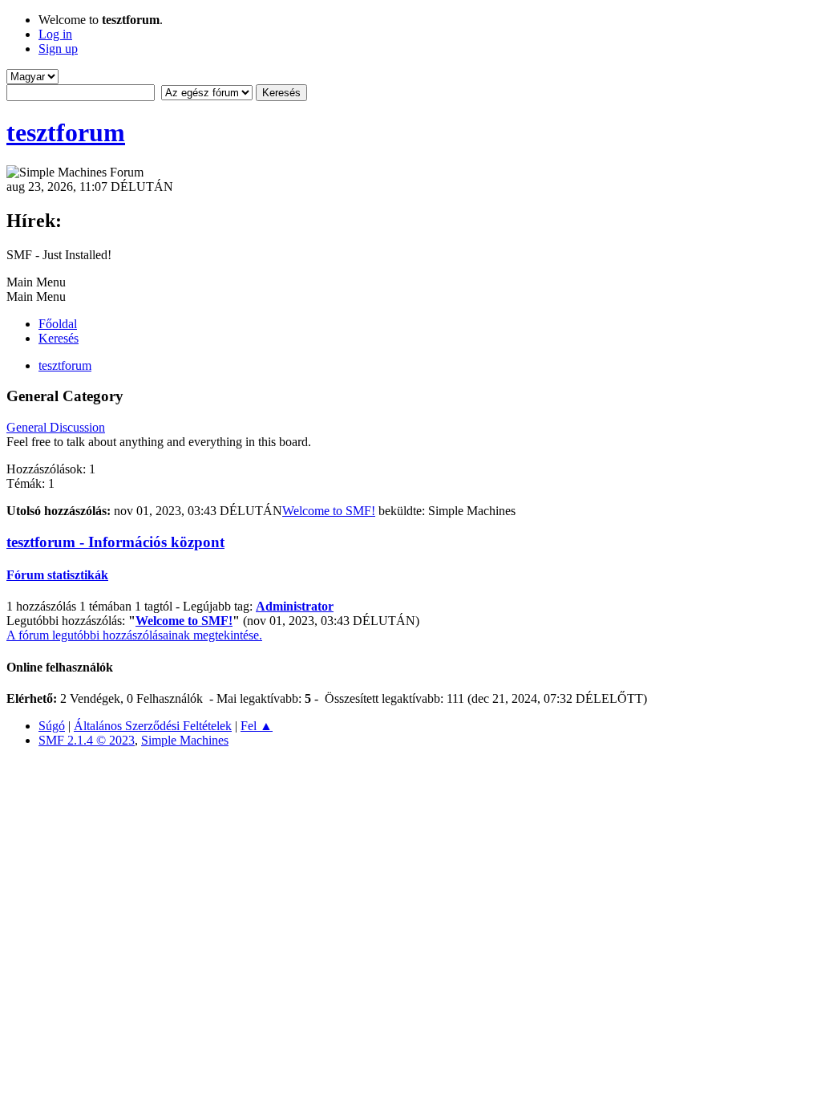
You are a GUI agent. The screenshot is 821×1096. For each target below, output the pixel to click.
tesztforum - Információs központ (115, 542)
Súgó (51, 726)
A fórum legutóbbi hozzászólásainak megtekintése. (134, 635)
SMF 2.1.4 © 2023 (86, 740)
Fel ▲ (257, 726)
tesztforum (65, 132)
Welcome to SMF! (328, 511)
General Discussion (55, 427)
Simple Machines (185, 740)
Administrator (295, 606)
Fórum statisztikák (57, 575)
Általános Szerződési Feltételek (153, 726)
